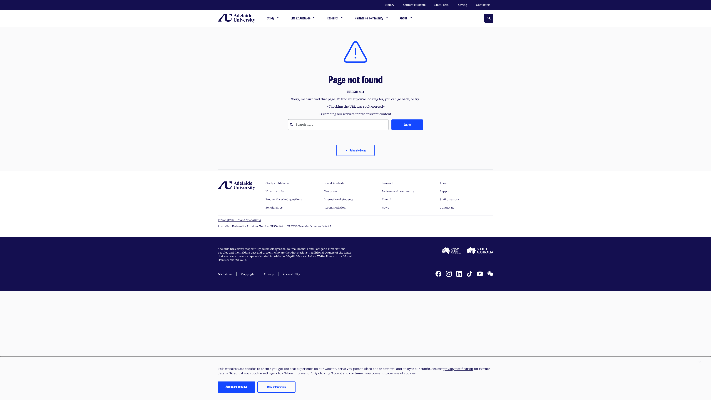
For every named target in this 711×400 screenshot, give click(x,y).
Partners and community (398, 191)
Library (389, 4)
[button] (699, 362)
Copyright (248, 274)
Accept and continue (236, 386)
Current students (414, 4)
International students (338, 199)
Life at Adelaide (334, 183)
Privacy (269, 274)
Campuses (330, 191)
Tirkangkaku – (239, 220)
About (444, 183)
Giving (462, 4)
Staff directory (449, 199)
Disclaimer (225, 274)
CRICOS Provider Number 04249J (309, 226)
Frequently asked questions (284, 199)
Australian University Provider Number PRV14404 (250, 226)
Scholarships (274, 207)
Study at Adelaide (277, 183)
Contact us (483, 4)
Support (445, 191)
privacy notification (458, 369)
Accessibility (291, 274)
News (385, 207)
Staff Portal (441, 4)
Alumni (386, 199)
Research (387, 183)
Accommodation (335, 207)
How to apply (275, 191)
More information (276, 387)
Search (407, 124)
